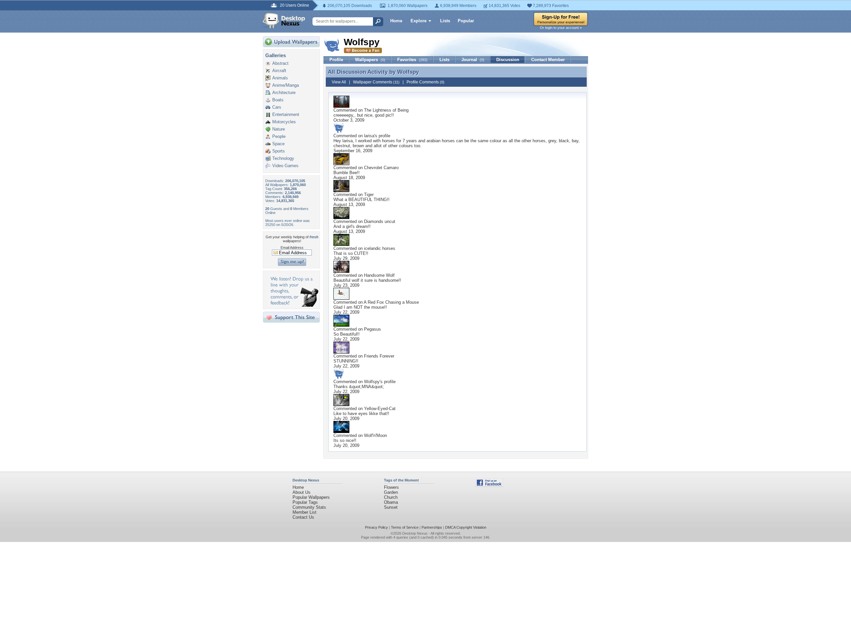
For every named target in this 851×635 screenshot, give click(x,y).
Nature (278, 129)
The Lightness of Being (386, 110)
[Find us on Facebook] (489, 485)
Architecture (284, 92)
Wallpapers (370, 59)
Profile (336, 59)
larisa (369, 135)
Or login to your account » (561, 28)
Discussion (507, 59)
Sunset (391, 507)
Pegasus (372, 329)
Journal (472, 59)
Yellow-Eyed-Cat (380, 408)
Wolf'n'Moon (375, 435)
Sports (278, 151)
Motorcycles (284, 121)
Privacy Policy (376, 527)
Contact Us (303, 517)
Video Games (285, 165)
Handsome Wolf (379, 275)
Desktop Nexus (414, 533)
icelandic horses (379, 248)
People (279, 136)
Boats (278, 99)
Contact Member (548, 59)
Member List (304, 512)
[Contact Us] (293, 305)
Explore (418, 20)
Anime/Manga (285, 85)
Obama (391, 502)
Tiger (369, 194)
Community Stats (309, 507)
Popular (466, 20)
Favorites (412, 59)
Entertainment (285, 114)
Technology (283, 158)
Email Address (292, 248)
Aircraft (279, 70)
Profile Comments (425, 82)
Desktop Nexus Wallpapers (284, 20)
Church (391, 497)
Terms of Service (405, 527)
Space (278, 143)
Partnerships (432, 527)
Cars (276, 107)
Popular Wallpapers (311, 497)
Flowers (391, 487)
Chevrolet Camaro (381, 167)
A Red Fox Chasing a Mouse (391, 302)
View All (339, 82)
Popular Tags (305, 502)
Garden (391, 492)
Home (396, 20)
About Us (301, 492)
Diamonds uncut (379, 221)
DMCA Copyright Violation (465, 527)
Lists (445, 20)
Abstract (280, 63)
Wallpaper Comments (376, 82)
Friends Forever (379, 356)
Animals (280, 77)
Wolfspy (408, 71)
